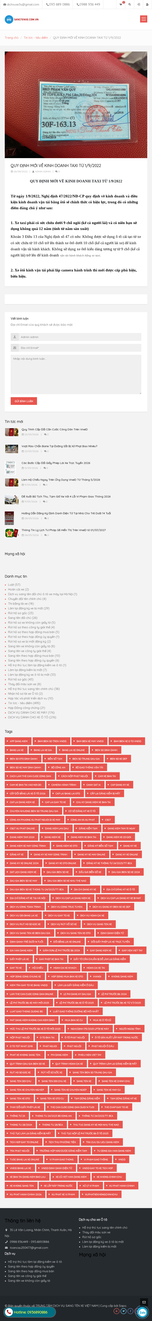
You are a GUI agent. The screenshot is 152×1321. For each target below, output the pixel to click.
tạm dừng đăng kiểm (87, 1098)
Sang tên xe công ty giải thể (27, 1276)
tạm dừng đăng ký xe (123, 1098)
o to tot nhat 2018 (21, 1046)
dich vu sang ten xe (99, 924)
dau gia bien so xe (58, 872)
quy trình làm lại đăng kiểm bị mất (115, 1063)
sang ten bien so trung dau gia (92, 1072)
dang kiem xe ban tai (83, 837)
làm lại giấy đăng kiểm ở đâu (76, 985)
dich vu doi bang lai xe (24, 915)
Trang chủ (12, 37)
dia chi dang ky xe (85, 889)
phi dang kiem (59, 1054)
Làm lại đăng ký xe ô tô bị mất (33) (32, 674)
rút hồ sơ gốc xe (51, 1072)
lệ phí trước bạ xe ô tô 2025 (76, 1002)
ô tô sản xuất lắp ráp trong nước (116, 1037)
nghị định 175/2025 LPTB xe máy (90, 1028)
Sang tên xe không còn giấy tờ (29, 1281)
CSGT (108, 819)
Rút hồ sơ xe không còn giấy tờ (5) (31, 622)
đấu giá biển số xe (90, 872)
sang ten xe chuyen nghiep (27, 1089)
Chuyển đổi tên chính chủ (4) (27, 599)
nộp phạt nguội (20, 1037)
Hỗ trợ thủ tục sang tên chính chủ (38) (34, 689)
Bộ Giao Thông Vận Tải (89, 767)
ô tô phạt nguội (75, 1037)
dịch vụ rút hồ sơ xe (64, 924)
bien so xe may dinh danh (25, 767)
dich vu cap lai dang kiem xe (73, 898)
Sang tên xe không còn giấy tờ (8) (31, 646)
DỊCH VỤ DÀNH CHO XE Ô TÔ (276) (32, 717)
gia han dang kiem (21, 950)
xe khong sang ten (22, 1185)
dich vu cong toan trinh (25, 906)
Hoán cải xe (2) (18, 589)
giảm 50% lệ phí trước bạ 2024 (61, 950)
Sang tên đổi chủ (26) (22, 618)
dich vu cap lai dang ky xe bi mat (121, 898)
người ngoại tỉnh (130, 1028)
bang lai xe (17, 750)
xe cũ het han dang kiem (71, 1176)
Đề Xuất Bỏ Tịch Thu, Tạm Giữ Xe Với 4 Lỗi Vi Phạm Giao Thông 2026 (66, 496)
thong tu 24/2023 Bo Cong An (53, 1115)
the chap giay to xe (116, 1107)
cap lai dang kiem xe (22, 802)
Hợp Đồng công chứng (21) (26, 708)
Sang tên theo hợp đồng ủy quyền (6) (33, 660)
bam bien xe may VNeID (90, 741)
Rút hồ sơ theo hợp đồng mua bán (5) (33, 632)
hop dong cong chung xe (25, 976)
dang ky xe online (127, 854)
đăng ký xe (17, 854)
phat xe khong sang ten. (25, 1054)
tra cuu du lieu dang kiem (102, 1142)
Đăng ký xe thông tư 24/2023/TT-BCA (109, 863)
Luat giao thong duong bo (26, 1011)
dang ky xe (130, 845)
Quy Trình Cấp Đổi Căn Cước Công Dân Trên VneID (55, 429)
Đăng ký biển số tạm (100, 845)
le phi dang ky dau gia (77, 994)
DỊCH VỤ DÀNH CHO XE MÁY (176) (31, 712)
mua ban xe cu (74, 1020)
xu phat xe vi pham (63, 1194)
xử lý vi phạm (91, 1185)
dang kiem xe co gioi (118, 837)
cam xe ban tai (107, 776)
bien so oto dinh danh (23, 758)
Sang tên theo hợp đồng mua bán (31, 1271)
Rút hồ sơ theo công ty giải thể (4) (31, 627)
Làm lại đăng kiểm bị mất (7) (27, 670)
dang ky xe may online (91, 854)
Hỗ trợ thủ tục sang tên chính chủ (104, 1227)
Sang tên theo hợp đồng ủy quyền (31, 1266)
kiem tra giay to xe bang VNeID (29, 985)
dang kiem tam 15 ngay (121, 828)
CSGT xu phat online (22, 828)
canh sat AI (93, 784)
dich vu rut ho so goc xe (25, 924)
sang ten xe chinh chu (116, 1081)
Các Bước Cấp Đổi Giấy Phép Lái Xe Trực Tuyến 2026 (56, 463)
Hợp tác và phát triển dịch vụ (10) (30, 698)
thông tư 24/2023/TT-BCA (97, 1115)
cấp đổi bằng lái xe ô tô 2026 (27, 793)
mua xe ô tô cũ (102, 1020)
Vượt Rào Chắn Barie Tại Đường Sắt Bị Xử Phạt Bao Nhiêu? (59, 446)
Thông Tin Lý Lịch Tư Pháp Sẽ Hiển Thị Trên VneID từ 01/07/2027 (64, 530)
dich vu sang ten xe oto (75, 933)
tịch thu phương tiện (62, 1142)
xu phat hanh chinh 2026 (25, 1194)
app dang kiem (19, 741)
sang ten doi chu (20, 1081)
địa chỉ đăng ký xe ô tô (120, 889)
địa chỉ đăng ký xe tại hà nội (27, 898)
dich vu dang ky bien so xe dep (111, 906)
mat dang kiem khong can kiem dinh (32, 1020)
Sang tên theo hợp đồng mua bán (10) (34, 656)
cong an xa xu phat (83, 819)
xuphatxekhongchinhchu (101, 1194)
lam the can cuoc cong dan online (31, 994)
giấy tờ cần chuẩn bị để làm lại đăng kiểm (100, 959)
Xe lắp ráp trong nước (58, 1185)
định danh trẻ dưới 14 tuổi (26, 941)
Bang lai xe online (73, 750)
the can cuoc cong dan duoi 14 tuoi (72, 1107)
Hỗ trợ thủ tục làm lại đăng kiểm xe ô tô (35, 1262)
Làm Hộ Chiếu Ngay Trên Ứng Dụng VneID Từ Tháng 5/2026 (61, 479)
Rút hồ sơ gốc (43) (20, 679)
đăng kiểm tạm (88, 828)
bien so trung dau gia (86, 758)
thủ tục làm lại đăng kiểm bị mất (30, 1133)
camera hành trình (63, 784)
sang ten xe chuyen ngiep (70, 1089)
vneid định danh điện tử (56, 1168)
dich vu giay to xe (59, 915)
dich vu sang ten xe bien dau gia (30, 933)
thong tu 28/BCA (52, 1124)
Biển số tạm (55, 758)
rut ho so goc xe (20, 1072)
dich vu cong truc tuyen (66, 906)
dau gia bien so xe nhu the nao (67, 880)
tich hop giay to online (24, 1142)
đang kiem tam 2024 (22, 837)
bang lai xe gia (43, 750)
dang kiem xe (53, 837)
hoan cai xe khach (64, 967)
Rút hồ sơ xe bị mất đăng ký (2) (29, 641)
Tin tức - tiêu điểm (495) (24, 703)
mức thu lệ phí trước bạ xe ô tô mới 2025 (35, 1028)
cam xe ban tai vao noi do (25, 784)
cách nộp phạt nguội (74, 776)
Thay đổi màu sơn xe (96, 1232)
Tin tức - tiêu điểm (36, 37)
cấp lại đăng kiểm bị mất (105, 793)
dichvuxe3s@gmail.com (23, 4)
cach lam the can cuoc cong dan (30, 776)
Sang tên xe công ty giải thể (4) (29, 651)
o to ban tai (47, 1037)
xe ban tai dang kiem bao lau (28, 1176)
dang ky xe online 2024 (24, 863)
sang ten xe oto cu (52, 1098)
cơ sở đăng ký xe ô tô (81, 811)
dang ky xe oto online (62, 863)
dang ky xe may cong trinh (50, 854)
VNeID (121, 1159)
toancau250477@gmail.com (29, 1248)
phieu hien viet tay (89, 1054)
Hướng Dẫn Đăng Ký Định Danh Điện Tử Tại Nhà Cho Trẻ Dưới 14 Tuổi (66, 513)
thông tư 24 (17, 1115)
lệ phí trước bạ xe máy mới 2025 (29, 1002)
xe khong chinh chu (109, 1176)
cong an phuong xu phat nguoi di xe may (35, 819)
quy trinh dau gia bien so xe (27, 1063)
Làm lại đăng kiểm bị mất (99, 1246)
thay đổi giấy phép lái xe (25, 1107)
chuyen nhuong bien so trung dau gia (34, 811)
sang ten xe (84, 1081)
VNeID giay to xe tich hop (97, 1168)
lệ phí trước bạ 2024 (113, 994)
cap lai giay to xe (55, 802)
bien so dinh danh (106, 750)
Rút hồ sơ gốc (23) (20, 613)
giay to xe (16, 967)
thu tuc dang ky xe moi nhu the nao (96, 1124)
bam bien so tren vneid (52, 741)
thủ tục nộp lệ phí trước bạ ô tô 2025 (84, 1133)
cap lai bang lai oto (68, 793)
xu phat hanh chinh (121, 1185)
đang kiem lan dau (57, 828)
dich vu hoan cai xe (92, 915)
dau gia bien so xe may (23, 880)
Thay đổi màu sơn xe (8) (24, 684)
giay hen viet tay (132, 950)
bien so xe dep (118, 758)
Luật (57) (14, 584)
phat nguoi (50, 1046)
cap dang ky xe (120, 784)
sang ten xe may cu (109, 1089)
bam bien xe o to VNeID (127, 741)
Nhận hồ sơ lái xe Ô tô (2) (25, 693)
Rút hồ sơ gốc (91, 1237)
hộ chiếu (37, 967)
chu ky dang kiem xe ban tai (93, 802)
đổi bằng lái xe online (67, 941)
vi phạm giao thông (96, 1159)
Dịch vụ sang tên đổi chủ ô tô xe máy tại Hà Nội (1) (42, 594)
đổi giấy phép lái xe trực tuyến (110, 941)
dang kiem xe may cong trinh (28, 845)
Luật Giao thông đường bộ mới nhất (76, 1011)
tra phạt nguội (19, 1150)
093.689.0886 (40, 1242)
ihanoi (97, 976)
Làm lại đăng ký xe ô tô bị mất (103, 1242)
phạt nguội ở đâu (103, 1046)
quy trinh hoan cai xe (69, 1063)
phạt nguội (74, 1046)
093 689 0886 (59, 4)
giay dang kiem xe (101, 950)
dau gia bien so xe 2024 (126, 872)
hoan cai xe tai (96, 967)
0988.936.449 (19, 1242)
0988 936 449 (90, 4)
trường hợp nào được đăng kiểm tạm (63, 1150)
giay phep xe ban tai (51, 959)
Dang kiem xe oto (66, 845)
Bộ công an (58, 767)
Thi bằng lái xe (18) (21, 603)
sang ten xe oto (20, 1098)
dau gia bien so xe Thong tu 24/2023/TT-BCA (37, 889)
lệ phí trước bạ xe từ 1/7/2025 (122, 1002)
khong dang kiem (122, 976)
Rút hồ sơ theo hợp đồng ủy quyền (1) (33, 637)
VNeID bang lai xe (20, 1168)
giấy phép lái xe (19, 959)
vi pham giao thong (61, 1159)
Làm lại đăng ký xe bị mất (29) (28, 608)
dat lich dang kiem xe (23, 872)
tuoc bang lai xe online (24, 1159)
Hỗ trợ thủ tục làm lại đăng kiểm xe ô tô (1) (37, 665)
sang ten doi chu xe (54, 1081)
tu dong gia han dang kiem (114, 1150)
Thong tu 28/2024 (21, 1124)
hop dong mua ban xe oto (67, 976)
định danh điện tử (112, 933)
